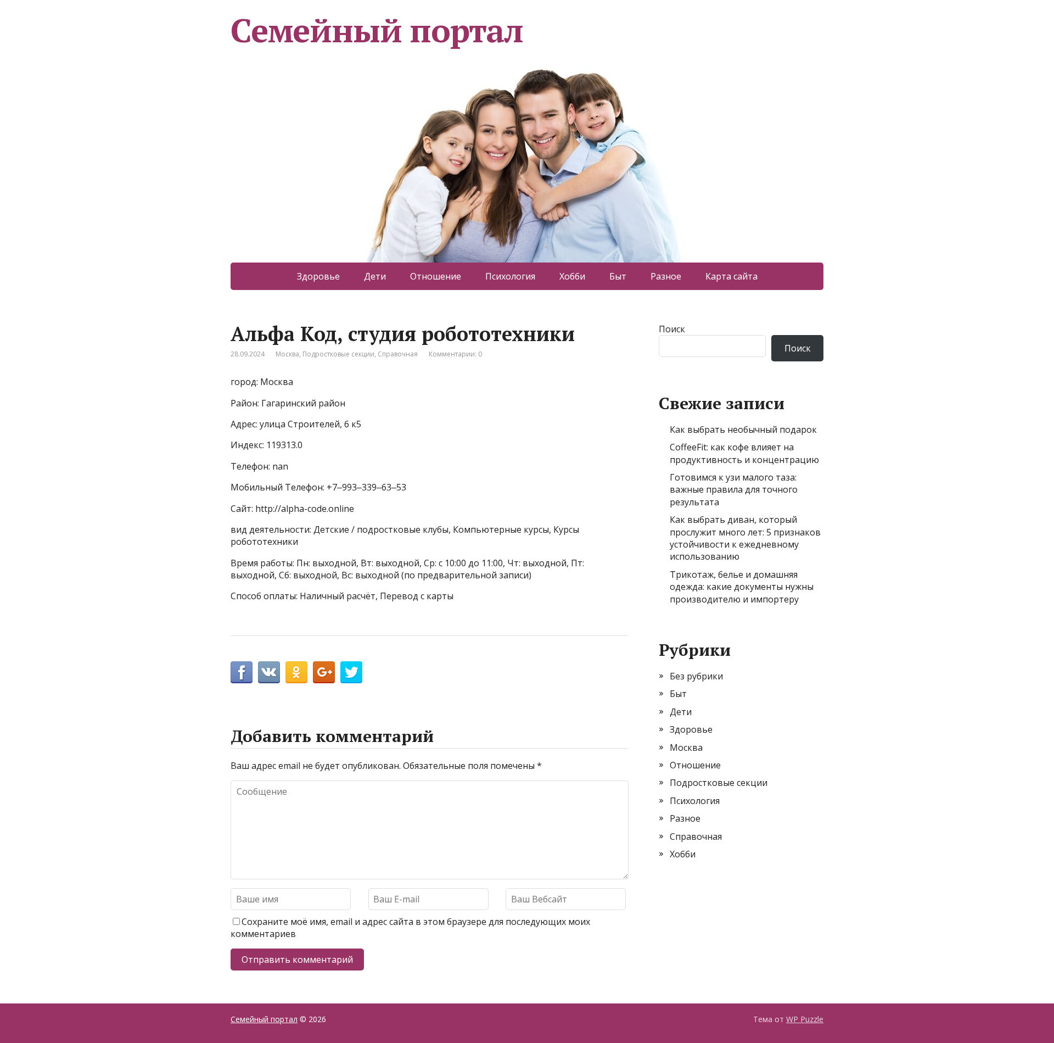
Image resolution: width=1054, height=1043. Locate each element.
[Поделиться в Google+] (324, 672)
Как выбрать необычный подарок (743, 429)
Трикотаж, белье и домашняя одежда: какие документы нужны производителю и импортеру (742, 586)
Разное (666, 276)
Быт (617, 276)
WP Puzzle (804, 1019)
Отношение (435, 276)
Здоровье (318, 276)
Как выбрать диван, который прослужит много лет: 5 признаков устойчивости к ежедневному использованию (745, 538)
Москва (287, 354)
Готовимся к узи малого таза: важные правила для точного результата (734, 489)
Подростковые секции (338, 354)
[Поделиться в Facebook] (242, 672)
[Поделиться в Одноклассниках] (296, 672)
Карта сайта (731, 276)
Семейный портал (377, 30)
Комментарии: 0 (455, 354)
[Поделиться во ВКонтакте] (269, 672)
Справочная (398, 354)
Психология (510, 276)
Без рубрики (696, 676)
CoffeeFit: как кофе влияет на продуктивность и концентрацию (744, 453)
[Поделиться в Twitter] (351, 672)
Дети (375, 276)
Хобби (572, 276)
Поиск (672, 329)
